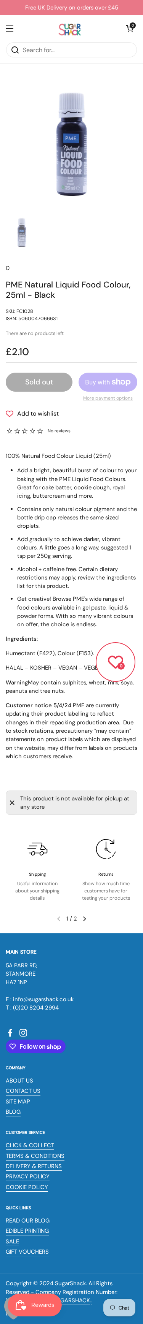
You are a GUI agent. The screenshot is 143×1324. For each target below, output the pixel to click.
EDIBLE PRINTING (27, 1231)
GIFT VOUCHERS (27, 1252)
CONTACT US (23, 1091)
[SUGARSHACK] (69, 28)
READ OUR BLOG (28, 1220)
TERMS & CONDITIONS (35, 1156)
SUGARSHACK (71, 1300)
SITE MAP (18, 1101)
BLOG (13, 1112)
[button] (129, 28)
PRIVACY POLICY (28, 1176)
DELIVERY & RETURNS (34, 1166)
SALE (12, 1241)
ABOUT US (19, 1080)
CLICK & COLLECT (30, 1145)
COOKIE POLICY (27, 1187)
